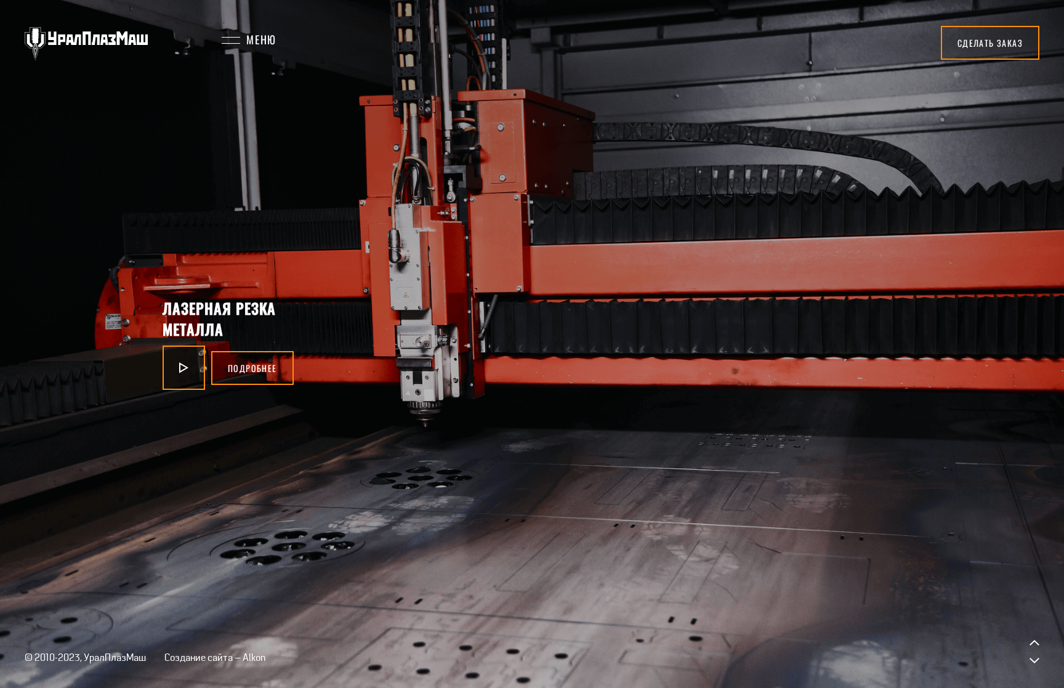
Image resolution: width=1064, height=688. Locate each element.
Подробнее (230, 368)
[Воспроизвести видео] (176, 367)
